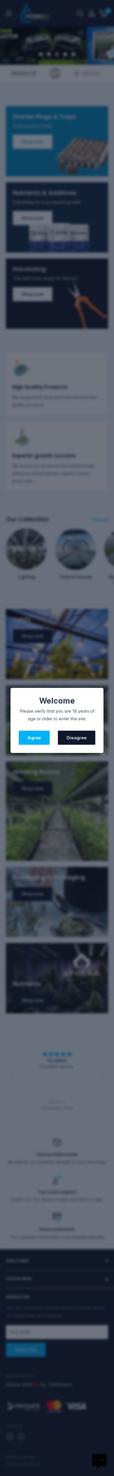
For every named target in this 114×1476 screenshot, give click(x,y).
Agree (34, 737)
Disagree (77, 737)
